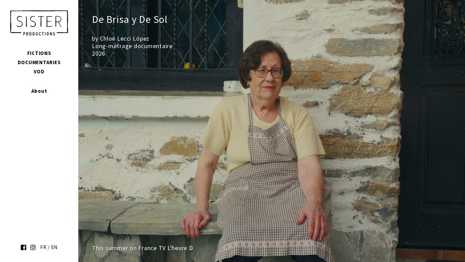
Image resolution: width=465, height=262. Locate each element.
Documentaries (39, 62)
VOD (39, 71)
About (39, 91)
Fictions (39, 53)
